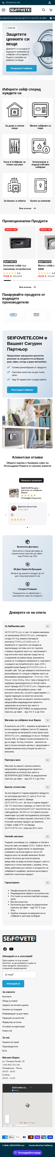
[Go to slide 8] (26, 527)
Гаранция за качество (13, 1018)
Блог (4, 1050)
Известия (7, 1030)
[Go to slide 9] (28, 527)
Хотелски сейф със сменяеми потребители (17, 267)
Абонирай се (13, 983)
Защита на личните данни (15, 1005)
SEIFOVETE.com (17, 1145)
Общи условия (9, 1000)
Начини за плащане (12, 1009)
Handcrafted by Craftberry (41, 1145)
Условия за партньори (13, 1026)
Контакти (6, 996)
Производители (10, 1046)
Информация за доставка (15, 1013)
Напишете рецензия (31, 480)
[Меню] (3, 10)
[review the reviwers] (12, 515)
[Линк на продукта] (19, 252)
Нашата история (10, 1042)
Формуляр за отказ (11, 1022)
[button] (50, 10)
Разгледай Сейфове (22, 389)
